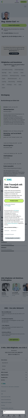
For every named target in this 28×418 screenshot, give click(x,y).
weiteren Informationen (12, 223)
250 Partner (16, 210)
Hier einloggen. (7, 205)
